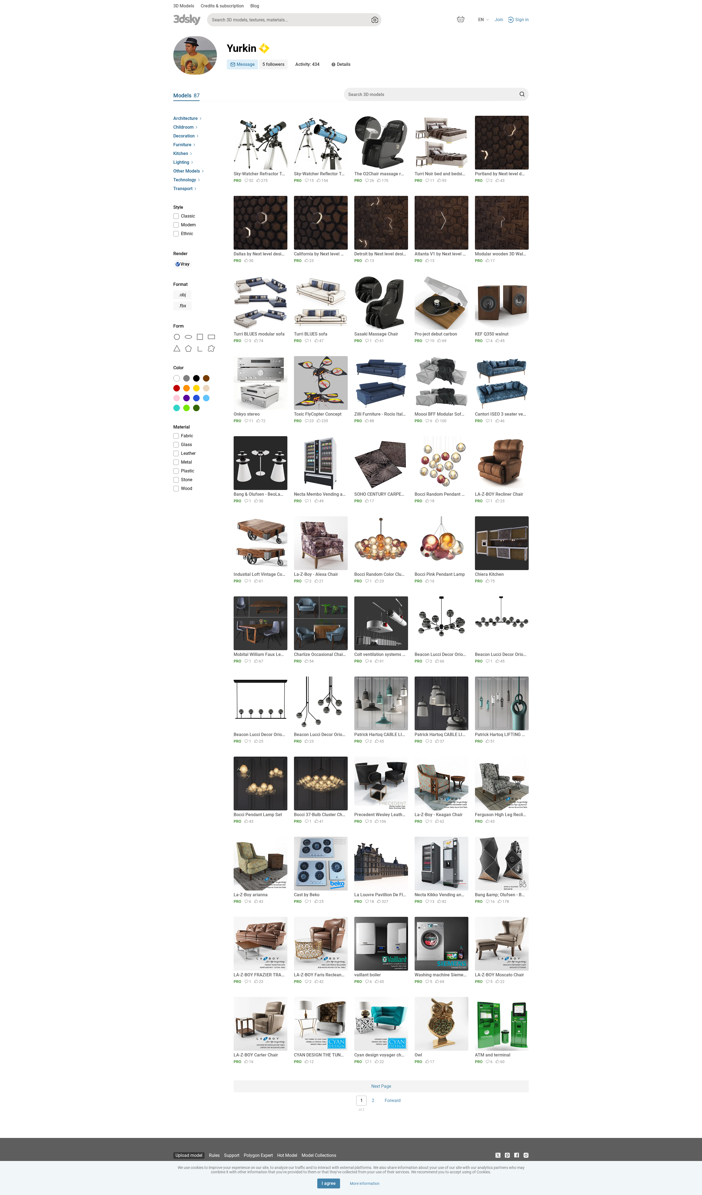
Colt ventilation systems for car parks (380, 654)
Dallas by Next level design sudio (259, 254)
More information (365, 1183)
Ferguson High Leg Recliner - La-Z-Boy (501, 814)
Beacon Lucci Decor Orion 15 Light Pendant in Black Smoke (440, 654)
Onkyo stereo (247, 414)
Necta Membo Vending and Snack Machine (320, 494)
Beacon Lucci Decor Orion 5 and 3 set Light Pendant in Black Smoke (320, 734)
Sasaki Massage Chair (376, 334)
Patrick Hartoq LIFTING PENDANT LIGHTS (501, 734)
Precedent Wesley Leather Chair (380, 814)
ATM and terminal (492, 1055)
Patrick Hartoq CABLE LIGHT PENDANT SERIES (440, 734)
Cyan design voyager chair (380, 1055)
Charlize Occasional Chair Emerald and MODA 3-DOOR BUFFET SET (320, 654)
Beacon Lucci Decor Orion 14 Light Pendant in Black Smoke (501, 654)
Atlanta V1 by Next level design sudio (440, 254)
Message (246, 64)
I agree (329, 1183)
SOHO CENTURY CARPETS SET (380, 494)
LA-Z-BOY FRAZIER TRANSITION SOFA (259, 974)
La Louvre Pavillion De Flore (380, 894)
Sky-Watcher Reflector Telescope (320, 173)
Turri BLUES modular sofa (259, 334)
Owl (418, 1055)
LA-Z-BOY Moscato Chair (499, 974)
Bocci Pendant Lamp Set (258, 814)
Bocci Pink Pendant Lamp (440, 574)
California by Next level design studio (320, 254)
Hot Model (287, 1155)
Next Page (381, 1086)
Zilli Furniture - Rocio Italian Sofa (380, 414)
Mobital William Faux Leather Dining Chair (259, 654)
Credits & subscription (222, 6)
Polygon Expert (258, 1155)
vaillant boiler (367, 974)
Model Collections (319, 1155)
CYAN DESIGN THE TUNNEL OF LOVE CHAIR (320, 1055)
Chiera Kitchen (489, 574)
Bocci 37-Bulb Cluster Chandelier (320, 814)
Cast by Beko (306, 894)
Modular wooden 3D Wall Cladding (501, 254)
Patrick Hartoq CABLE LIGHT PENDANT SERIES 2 (380, 734)
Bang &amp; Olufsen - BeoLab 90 (501, 894)
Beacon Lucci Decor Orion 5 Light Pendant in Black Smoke (259, 734)
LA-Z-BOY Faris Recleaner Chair (320, 974)
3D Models (183, 6)
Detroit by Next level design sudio (380, 254)
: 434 (307, 64)
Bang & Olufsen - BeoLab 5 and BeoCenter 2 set (259, 494)
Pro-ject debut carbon (436, 334)
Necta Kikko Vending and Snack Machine (440, 894)
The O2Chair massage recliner (380, 173)
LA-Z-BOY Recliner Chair (499, 494)
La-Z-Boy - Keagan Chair (439, 814)
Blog (254, 6)
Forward (393, 1100)
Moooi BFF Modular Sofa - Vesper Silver (440, 414)
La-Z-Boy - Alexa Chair (316, 574)
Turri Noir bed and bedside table (440, 173)
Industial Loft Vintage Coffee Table (259, 574)
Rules (214, 1155)
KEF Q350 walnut (491, 334)
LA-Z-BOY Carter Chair (256, 1055)
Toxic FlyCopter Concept (317, 414)
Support (231, 1155)
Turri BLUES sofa (310, 334)
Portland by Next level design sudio (501, 173)
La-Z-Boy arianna (251, 894)
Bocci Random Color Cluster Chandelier (380, 574)
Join (499, 19)
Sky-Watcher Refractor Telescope (259, 173)
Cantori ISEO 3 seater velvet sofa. (501, 414)
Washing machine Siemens (440, 974)
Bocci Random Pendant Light (440, 494)
